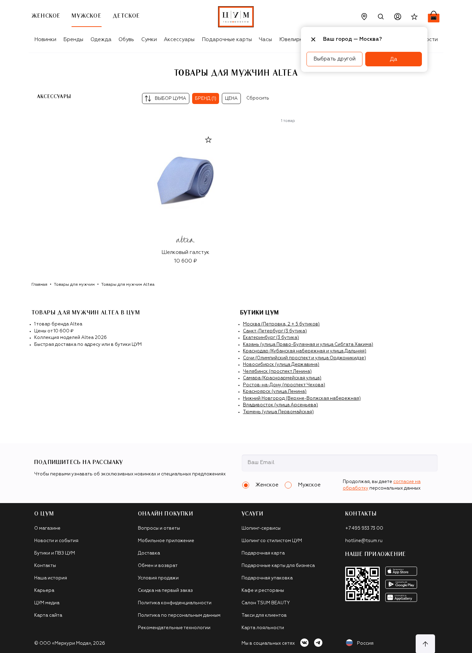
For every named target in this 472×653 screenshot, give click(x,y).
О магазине (47, 528)
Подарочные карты (227, 39)
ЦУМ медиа (46, 603)
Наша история (50, 578)
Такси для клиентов (264, 615)
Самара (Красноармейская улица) (282, 378)
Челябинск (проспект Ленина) (277, 371)
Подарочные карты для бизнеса (278, 566)
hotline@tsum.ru (364, 541)
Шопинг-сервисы (261, 528)
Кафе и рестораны (263, 590)
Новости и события (56, 541)
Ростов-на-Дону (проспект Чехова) (284, 385)
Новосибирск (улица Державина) (281, 364)
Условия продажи (158, 578)
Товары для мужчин (74, 285)
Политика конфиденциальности (174, 603)
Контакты (45, 566)
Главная (39, 285)
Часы (265, 39)
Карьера (44, 590)
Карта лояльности (263, 628)
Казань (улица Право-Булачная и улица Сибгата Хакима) (308, 344)
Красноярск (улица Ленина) (274, 391)
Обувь (126, 39)
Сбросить (257, 98)
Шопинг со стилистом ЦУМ (272, 541)
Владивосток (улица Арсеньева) (280, 405)
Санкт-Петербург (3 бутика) (275, 331)
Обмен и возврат (158, 566)
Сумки (149, 39)
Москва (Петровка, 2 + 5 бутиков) (281, 324)
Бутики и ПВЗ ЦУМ (54, 553)
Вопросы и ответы (159, 528)
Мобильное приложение (166, 541)
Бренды (73, 39)
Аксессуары (179, 39)
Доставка (149, 553)
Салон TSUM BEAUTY (266, 603)
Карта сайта (48, 615)
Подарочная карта (263, 553)
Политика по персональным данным (179, 615)
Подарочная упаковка (267, 578)
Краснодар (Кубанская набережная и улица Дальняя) (304, 351)
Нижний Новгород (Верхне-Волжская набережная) (302, 398)
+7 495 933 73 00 (364, 528)
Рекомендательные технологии (174, 628)
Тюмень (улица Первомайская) (278, 412)
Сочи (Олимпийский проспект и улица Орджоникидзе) (304, 358)
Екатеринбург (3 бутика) (271, 337)
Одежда (101, 39)
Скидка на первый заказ (165, 590)
